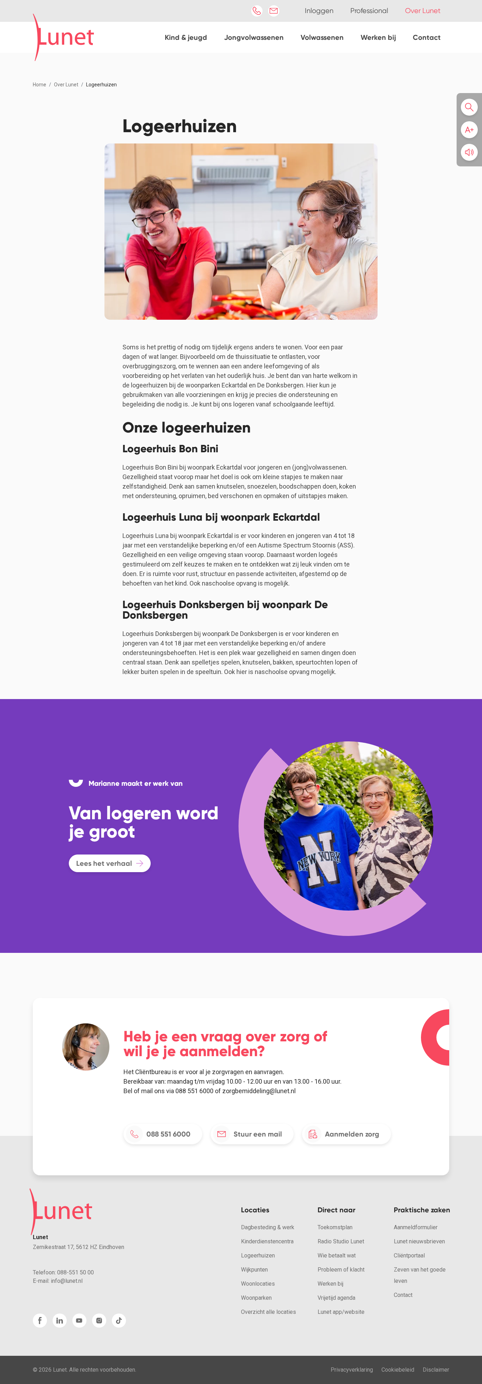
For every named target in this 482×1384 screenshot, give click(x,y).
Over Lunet (66, 84)
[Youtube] (79, 1320)
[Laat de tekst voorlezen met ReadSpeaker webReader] (469, 152)
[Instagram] (99, 1320)
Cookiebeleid (397, 1369)
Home (39, 84)
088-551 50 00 (75, 1272)
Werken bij (378, 37)
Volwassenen (322, 37)
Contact (427, 37)
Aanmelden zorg (352, 1134)
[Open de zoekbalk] (471, 107)
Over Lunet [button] (423, 11)
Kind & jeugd (186, 37)
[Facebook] (39, 1320)
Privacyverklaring (352, 1369)
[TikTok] (118, 1320)
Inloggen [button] (319, 11)
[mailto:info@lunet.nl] (273, 11)
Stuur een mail (258, 1134)
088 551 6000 (168, 1134)
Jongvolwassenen (254, 37)
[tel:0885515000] (257, 11)
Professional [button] (369, 11)
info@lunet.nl (67, 1281)
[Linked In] (59, 1320)
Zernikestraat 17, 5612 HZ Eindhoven (78, 1247)
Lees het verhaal (104, 863)
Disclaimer (436, 1369)
